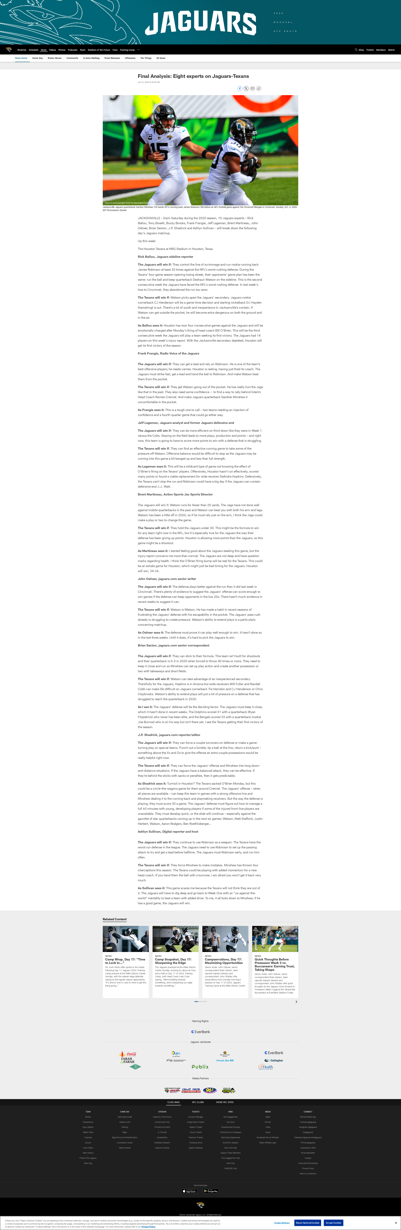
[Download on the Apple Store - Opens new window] (189, 1191)
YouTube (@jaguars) (308, 1122)
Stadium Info (124, 1122)
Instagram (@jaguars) (308, 1127)
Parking (125, 1127)
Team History (88, 1153)
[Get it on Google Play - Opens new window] (210, 1192)
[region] (200, 1223)
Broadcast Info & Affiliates (268, 1137)
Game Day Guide (125, 1117)
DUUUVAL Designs (230, 1142)
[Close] (396, 1222)
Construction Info (162, 1122)
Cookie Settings (282, 1222)
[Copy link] (258, 88)
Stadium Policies (162, 1148)
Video (268, 1127)
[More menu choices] (138, 49)
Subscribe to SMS (308, 1148)
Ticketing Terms (195, 1142)
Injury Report (88, 1127)
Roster (88, 1117)
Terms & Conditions (307, 1173)
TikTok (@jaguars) (308, 1142)
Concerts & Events (162, 1127)
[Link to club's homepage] (9, 49)
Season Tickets (195, 1127)
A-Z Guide (162, 1132)
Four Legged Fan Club (230, 1158)
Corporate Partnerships (308, 1163)
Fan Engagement (231, 1117)
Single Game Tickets (195, 1122)
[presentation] (297, 1002)
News (268, 1117)
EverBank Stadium (162, 1142)
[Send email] (252, 90)
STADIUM (162, 1112)
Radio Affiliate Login (267, 1142)
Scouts (88, 1142)
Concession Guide (125, 1142)
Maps (124, 1132)
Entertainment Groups (230, 1127)
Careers (308, 1158)
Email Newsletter (308, 1153)
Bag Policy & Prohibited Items (124, 1137)
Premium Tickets (196, 1137)
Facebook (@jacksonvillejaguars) (307, 1137)
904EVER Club (230, 1168)
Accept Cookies (333, 1222)
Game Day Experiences (230, 1137)
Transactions (88, 1122)
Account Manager (195, 1117)
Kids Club (231, 1163)
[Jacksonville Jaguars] (200, 1205)
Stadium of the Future (162, 1117)
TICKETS (195, 1112)
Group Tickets (196, 1132)
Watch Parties (125, 1148)
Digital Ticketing (195, 1148)
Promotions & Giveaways (230, 1132)
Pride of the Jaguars (88, 1158)
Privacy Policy (308, 1168)
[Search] (356, 49)
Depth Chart (88, 1132)
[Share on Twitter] (246, 90)
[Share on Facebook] (239, 90)
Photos (268, 1122)
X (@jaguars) (308, 1132)
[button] (196, 1001)
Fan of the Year (230, 1148)
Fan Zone (230, 1122)
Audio (267, 1132)
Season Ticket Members (231, 1153)
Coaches (88, 1137)
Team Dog (88, 1163)
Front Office (88, 1148)
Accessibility (162, 1137)
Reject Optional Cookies (307, 1222)
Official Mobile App (308, 1117)
